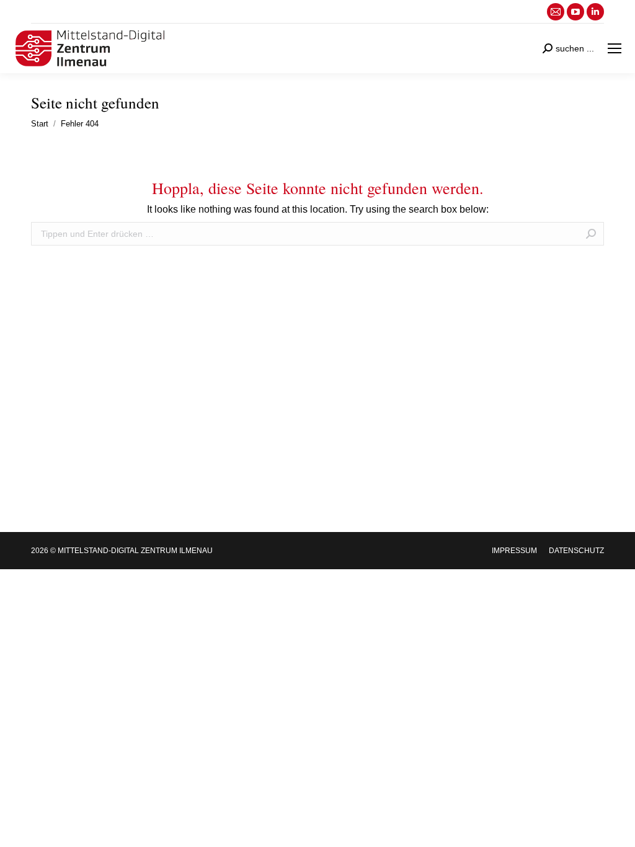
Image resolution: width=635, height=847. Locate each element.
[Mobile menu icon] (614, 48)
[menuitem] (514, 550)
